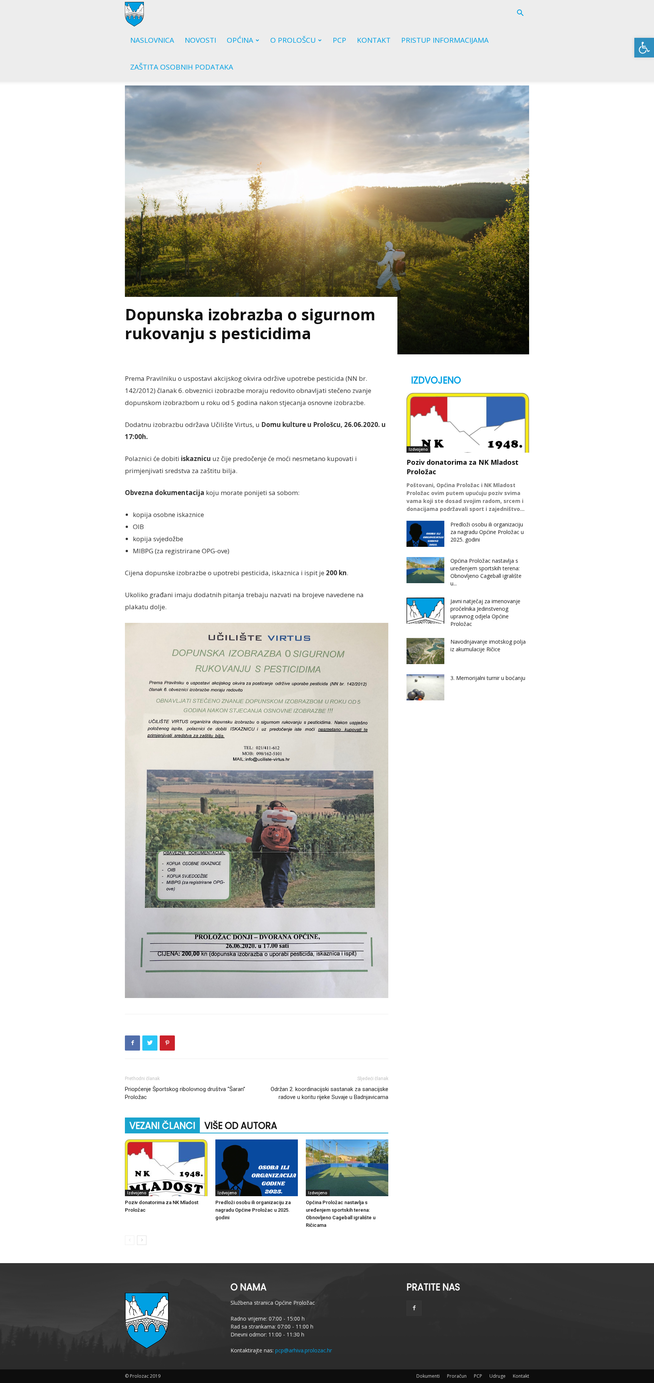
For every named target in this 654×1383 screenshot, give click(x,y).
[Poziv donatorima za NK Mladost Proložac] (166, 1167)
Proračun (457, 1376)
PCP (339, 40)
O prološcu (293, 40)
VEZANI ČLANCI (162, 1125)
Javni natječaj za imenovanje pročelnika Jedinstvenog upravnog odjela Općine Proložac (485, 612)
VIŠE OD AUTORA (240, 1125)
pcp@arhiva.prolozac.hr (303, 1350)
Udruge (497, 1376)
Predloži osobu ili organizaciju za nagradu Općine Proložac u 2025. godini (253, 1210)
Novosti (200, 40)
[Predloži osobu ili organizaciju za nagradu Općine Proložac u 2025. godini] (256, 1167)
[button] (644, 47)
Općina (240, 40)
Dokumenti (428, 1376)
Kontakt (374, 40)
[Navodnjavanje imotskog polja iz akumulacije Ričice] (425, 651)
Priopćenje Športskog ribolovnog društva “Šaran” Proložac (185, 1093)
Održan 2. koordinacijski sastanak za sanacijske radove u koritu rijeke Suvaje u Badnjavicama (329, 1093)
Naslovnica (152, 40)
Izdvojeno (136, 1192)
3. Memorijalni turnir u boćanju (487, 677)
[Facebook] (414, 1308)
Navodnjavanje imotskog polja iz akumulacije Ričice (488, 645)
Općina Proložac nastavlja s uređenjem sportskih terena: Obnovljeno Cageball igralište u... (486, 572)
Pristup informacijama (445, 40)
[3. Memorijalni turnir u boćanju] (425, 687)
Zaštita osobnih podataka (181, 67)
